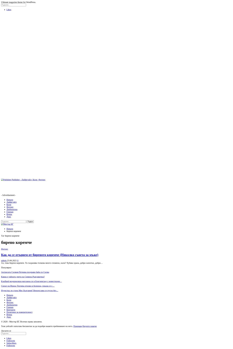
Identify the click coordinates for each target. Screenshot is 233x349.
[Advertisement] (12, 53)
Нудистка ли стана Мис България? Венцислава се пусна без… (29, 290)
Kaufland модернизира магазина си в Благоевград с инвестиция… (31, 281)
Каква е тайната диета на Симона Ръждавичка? (23, 277)
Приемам (77, 326)
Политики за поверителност (19, 312)
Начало (9, 200)
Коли (8, 204)
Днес (8, 217)
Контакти (10, 310)
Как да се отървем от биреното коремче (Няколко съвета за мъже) (49, 255)
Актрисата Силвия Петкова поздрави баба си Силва (25, 272)
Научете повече (89, 326)
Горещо (9, 212)
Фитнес (9, 207)
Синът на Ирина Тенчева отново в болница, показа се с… (27, 286)
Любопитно (11, 209)
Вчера (9, 214)
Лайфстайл (11, 202)
